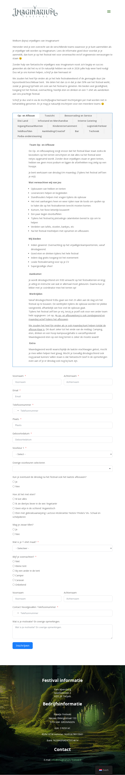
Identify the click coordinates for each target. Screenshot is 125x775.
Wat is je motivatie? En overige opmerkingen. (36, 621)
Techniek (94, 131)
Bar (77, 131)
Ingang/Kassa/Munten (30, 125)
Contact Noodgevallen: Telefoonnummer (34, 607)
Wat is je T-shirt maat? (24, 542)
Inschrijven (22, 645)
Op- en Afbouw (26, 115)
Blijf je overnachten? (23, 556)
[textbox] (62, 469)
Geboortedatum (21, 433)
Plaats (16, 419)
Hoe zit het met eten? (24, 494)
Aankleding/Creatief (53, 131)
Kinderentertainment (65, 125)
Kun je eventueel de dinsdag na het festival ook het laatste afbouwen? (49, 476)
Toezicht (50, 115)
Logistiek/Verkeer (97, 125)
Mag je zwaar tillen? (23, 524)
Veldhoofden (25, 131)
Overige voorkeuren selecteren (29, 462)
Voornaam (18, 375)
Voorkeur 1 (18, 447)
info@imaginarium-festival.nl (66, 759)
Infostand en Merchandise (53, 120)
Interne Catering (87, 120)
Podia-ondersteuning (30, 136)
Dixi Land (23, 120)
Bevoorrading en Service (78, 115)
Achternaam (70, 375)
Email (15, 390)
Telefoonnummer (22, 404)
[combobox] (16, 411)
